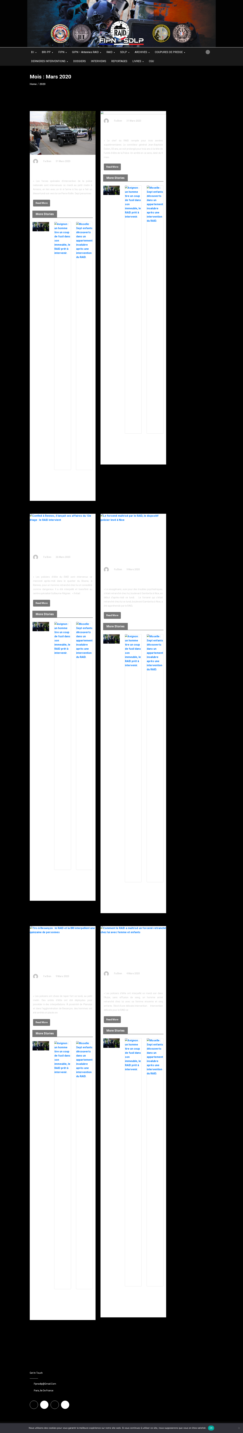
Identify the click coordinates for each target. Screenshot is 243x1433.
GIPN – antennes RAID (85, 52)
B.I (32, 52)
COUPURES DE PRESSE (169, 52)
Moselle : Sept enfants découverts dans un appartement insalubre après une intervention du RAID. (84, 484)
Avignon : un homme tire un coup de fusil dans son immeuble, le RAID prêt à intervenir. (62, 481)
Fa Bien (47, 161)
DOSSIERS (79, 61)
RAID (109, 52)
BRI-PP (46, 52)
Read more (42, 203)
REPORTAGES (119, 61)
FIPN (61, 52)
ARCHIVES (141, 52)
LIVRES (136, 61)
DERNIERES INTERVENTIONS (48, 61)
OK (211, 1428)
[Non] (239, 1428)
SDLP (123, 52)
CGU (151, 61)
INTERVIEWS (98, 61)
